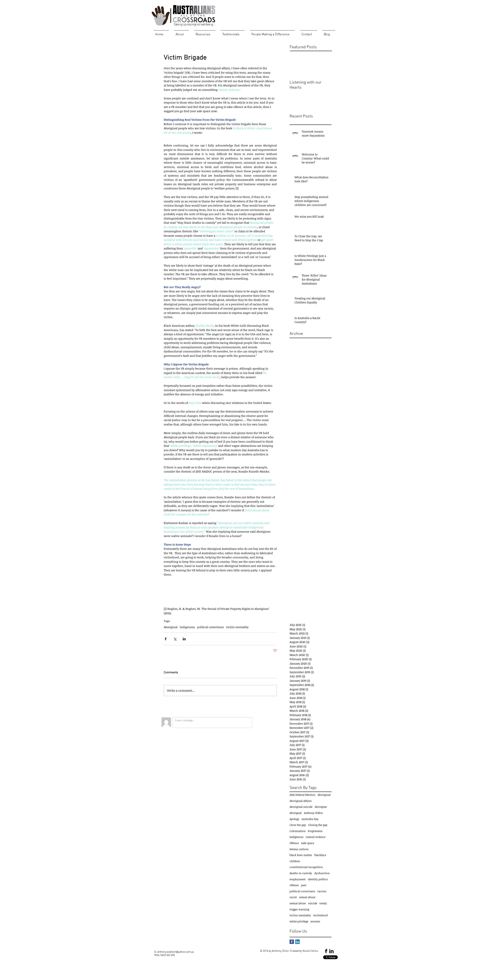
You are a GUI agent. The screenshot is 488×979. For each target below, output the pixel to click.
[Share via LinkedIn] (184, 639)
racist (293, 897)
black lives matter (301, 855)
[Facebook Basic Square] (292, 942)
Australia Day (310, 819)
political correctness (210, 627)
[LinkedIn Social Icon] (297, 942)
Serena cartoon (299, 849)
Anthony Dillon (313, 813)
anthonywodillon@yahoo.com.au (175, 952)
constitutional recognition (306, 867)
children (295, 861)
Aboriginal (170, 627)
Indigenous (187, 627)
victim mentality (237, 627)
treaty (323, 903)
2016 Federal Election (302, 795)
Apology (294, 819)
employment (298, 879)
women (315, 921)
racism (321, 891)
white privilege (299, 921)
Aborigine (321, 807)
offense (294, 885)
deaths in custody (301, 873)
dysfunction (322, 873)
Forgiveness (315, 831)
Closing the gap (317, 825)
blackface (320, 855)
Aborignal (296, 813)
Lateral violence (315, 837)
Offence (294, 843)
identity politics (318, 879)
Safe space (307, 843)
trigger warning (299, 909)
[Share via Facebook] (165, 639)
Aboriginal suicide (301, 807)
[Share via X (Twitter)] (175, 639)
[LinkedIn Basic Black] (331, 951)
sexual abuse (307, 897)
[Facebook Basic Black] (326, 951)
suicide (312, 903)
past (303, 885)
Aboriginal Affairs (301, 801)
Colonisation (298, 831)
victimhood (320, 915)
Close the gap (298, 825)
